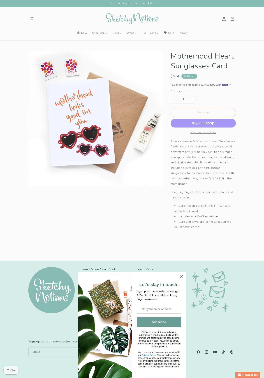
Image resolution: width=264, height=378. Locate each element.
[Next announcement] (234, 3)
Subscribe (159, 322)
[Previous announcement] (29, 3)
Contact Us (249, 374)
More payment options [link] (203, 132)
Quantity (175, 91)
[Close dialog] (181, 276)
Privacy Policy (149, 355)
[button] (32, 19)
